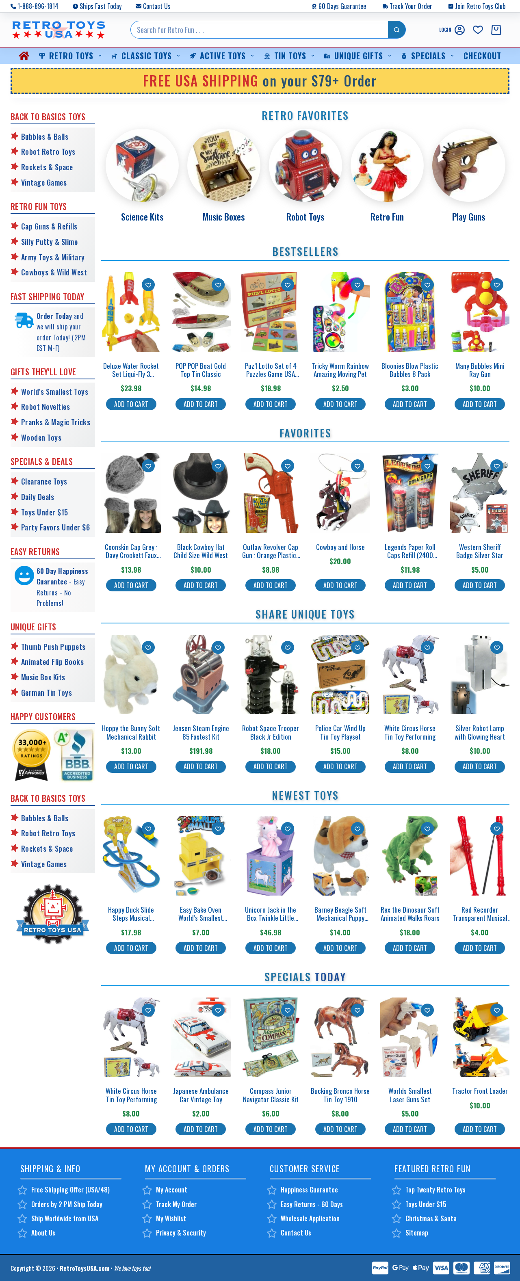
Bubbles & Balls (45, 136)
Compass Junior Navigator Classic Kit (271, 1095)
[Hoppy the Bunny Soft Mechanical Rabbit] (131, 674)
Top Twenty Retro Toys (435, 1189)
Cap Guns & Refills (49, 226)
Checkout (482, 56)
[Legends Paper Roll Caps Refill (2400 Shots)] (410, 493)
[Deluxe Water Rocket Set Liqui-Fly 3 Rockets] (131, 312)
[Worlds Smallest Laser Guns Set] (410, 1037)
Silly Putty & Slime (49, 241)
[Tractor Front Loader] (480, 1037)
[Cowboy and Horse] (340, 493)
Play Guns (468, 216)
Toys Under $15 (44, 512)
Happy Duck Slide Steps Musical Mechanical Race (131, 917)
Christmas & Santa (431, 1218)
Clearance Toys (44, 481)
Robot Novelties (45, 406)
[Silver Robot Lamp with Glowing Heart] (480, 674)
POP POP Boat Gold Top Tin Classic (201, 370)
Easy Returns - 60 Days (312, 1204)
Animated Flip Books (52, 661)
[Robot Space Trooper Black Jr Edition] (271, 674)
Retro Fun (387, 216)
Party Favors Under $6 (55, 527)
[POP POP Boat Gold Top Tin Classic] (201, 312)
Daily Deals (37, 496)
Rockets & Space (47, 167)
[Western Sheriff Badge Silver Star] (480, 493)
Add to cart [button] (131, 404)
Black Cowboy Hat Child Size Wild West (200, 551)
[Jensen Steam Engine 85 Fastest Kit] (201, 674)
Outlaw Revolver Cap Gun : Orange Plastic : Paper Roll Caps (270, 555)
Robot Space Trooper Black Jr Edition (270, 732)
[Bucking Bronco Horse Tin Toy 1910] (340, 1037)
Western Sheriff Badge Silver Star (479, 551)
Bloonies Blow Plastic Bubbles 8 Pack (409, 370)
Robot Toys (305, 216)
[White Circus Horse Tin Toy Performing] (410, 674)
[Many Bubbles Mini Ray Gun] (480, 312)
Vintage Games (44, 182)
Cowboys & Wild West (54, 272)
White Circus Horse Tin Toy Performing (410, 732)
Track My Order (176, 1204)
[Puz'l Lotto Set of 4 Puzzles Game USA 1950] (271, 312)
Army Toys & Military (53, 257)
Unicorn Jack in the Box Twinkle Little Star (270, 917)
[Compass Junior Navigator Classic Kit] (271, 1037)
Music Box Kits (43, 677)
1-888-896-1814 (37, 6)
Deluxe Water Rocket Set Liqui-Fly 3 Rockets (131, 374)
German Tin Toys (46, 692)
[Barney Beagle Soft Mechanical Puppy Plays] (340, 856)
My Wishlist (171, 1218)
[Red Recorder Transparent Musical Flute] (480, 856)
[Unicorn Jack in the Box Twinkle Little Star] (271, 856)
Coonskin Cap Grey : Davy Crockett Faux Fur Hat (131, 555)
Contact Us (157, 6)
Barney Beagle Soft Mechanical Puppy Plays (340, 917)
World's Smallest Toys (55, 391)
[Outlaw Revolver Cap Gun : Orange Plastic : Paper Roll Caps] (271, 493)
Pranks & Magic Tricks (56, 422)
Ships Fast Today (100, 6)
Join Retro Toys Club (480, 6)
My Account (171, 1189)
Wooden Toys (41, 437)
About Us (43, 1233)
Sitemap (416, 1233)
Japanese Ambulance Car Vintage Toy (201, 1095)
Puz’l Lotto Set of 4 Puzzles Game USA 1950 (271, 374)
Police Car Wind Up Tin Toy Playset (340, 732)
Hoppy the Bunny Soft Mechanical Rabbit (131, 732)
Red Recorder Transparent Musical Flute (480, 917)
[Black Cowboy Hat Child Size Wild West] (201, 493)
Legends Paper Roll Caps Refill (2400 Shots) (410, 555)
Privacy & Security (181, 1233)
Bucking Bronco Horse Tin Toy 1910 (340, 1095)
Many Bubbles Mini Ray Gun (480, 370)
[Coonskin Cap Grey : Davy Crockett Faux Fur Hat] (131, 493)
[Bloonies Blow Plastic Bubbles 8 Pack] (410, 312)
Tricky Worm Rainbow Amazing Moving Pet (340, 370)
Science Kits (142, 216)
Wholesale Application (310, 1218)
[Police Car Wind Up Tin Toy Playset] (340, 674)
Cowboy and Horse (340, 547)
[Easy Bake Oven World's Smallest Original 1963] (201, 856)
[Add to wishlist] (148, 284)
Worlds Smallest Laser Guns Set (410, 1095)
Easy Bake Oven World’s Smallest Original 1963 (200, 917)
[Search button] (397, 30)
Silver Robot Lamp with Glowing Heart (480, 732)
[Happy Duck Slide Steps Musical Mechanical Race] (131, 856)
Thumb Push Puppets (53, 646)
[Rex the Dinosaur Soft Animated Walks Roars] (410, 856)
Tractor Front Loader (480, 1091)
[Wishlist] (478, 30)
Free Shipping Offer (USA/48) (70, 1189)
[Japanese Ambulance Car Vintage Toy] (201, 1037)
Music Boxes (224, 216)
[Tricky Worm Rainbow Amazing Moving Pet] (340, 312)
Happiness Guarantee (309, 1189)
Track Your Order (411, 6)
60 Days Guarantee (342, 6)
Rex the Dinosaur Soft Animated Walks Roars (410, 913)
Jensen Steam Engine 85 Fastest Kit (201, 732)
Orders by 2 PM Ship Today (66, 1204)
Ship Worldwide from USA (64, 1218)
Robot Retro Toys (48, 151)
